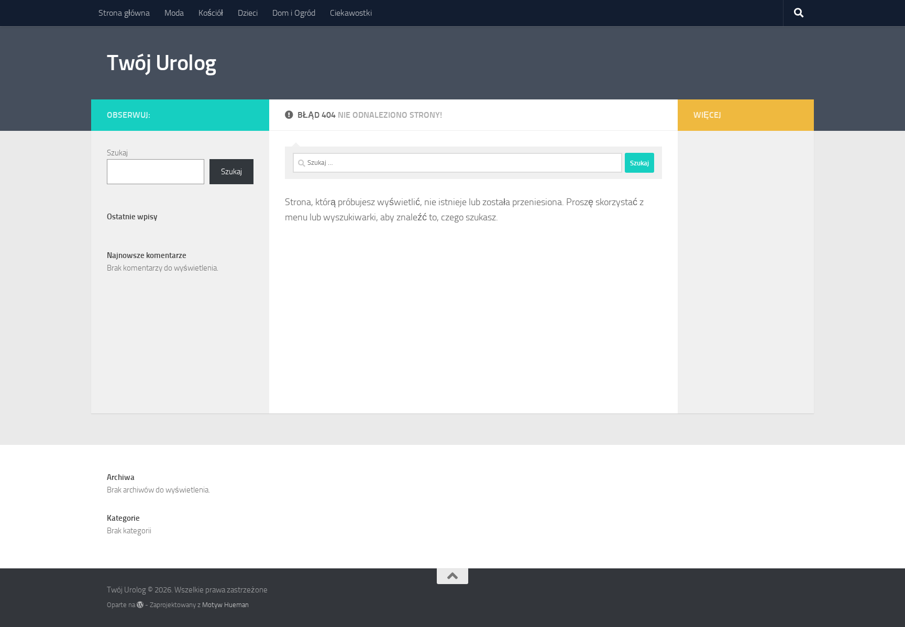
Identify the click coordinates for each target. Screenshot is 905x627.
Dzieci (248, 13)
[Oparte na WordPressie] (140, 604)
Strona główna (124, 13)
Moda (174, 13)
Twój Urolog (161, 63)
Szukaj (117, 153)
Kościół (210, 13)
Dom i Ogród (293, 13)
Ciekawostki (351, 13)
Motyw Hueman (225, 605)
